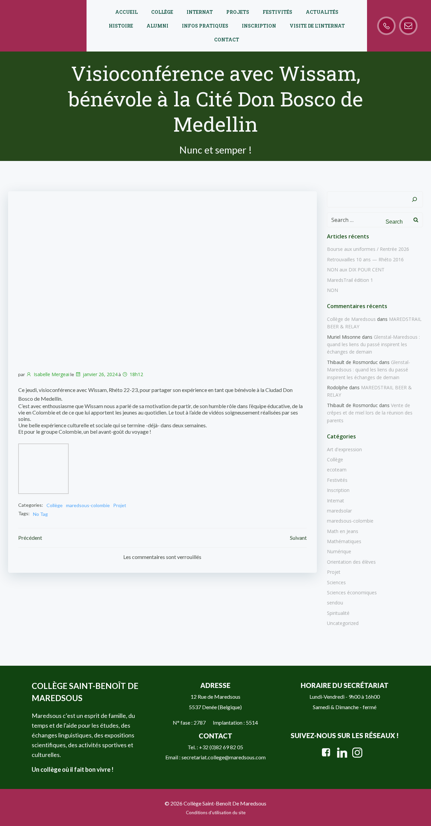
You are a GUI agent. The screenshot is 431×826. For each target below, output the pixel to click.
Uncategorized (343, 623)
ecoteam (336, 469)
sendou (335, 602)
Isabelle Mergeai (51, 374)
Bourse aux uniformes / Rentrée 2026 (368, 249)
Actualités (322, 12)
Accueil (126, 12)
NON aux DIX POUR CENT (356, 269)
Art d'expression (344, 449)
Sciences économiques (352, 592)
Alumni (157, 26)
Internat (200, 12)
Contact (226, 39)
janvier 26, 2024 (100, 374)
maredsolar (339, 510)
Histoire (121, 26)
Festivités (277, 12)
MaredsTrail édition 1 (350, 280)
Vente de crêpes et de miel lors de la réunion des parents (369, 413)
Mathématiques (344, 541)
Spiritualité (338, 613)
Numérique (339, 551)
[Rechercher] (414, 199)
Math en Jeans (342, 531)
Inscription (259, 26)
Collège (162, 12)
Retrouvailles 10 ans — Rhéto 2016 (365, 259)
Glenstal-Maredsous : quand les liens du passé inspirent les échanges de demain (373, 344)
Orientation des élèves (351, 562)
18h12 (136, 374)
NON (332, 290)
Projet (119, 505)
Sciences (336, 582)
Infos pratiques (205, 26)
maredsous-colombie (88, 505)
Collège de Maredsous (351, 319)
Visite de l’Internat (317, 26)
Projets (237, 12)
